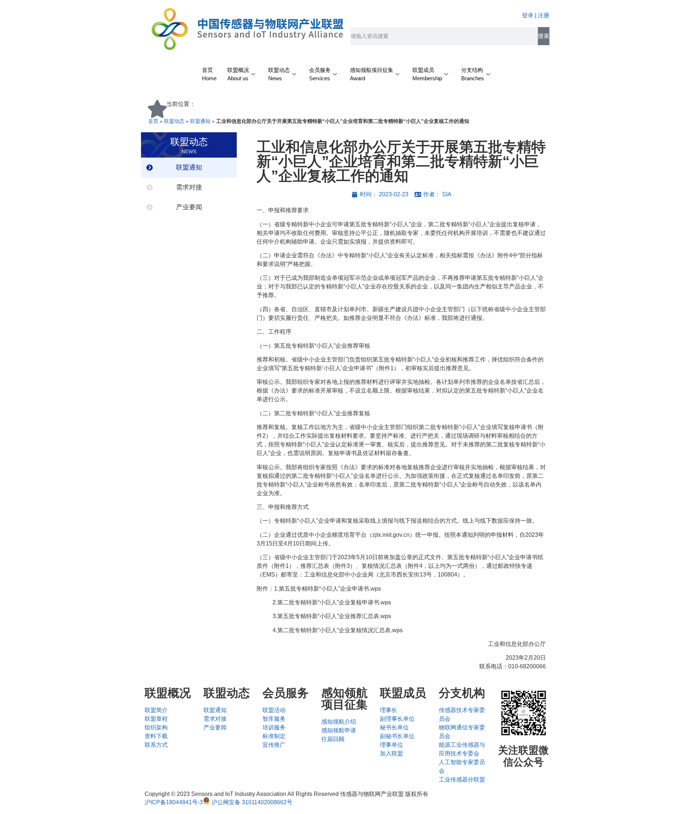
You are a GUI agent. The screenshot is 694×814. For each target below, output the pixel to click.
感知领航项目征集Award (371, 74)
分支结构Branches (472, 74)
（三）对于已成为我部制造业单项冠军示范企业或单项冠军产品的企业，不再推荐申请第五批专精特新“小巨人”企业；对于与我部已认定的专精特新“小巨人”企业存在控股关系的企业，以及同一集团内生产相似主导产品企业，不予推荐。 (400, 286)
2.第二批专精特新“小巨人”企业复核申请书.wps (324, 602)
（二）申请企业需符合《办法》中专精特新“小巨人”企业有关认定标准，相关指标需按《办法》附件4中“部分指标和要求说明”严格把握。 (400, 259)
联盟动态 (174, 121)
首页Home (209, 74)
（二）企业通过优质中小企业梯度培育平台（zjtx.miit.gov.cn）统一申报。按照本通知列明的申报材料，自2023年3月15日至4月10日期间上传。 (400, 539)
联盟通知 (200, 121)
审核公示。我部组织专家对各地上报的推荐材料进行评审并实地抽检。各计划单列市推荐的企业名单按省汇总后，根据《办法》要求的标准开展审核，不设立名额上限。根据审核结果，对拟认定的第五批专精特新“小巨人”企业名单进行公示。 (401, 390)
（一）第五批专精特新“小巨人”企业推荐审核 (313, 346)
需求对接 (189, 187)
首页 (153, 121)
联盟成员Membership (427, 74)
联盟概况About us (238, 74)
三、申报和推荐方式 (283, 507)
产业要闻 (189, 207)
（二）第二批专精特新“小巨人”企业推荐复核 (313, 413)
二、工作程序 (274, 332)
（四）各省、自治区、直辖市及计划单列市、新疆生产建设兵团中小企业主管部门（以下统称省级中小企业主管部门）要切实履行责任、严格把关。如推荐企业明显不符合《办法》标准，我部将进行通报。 (401, 313)
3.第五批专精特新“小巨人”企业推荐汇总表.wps (324, 616)
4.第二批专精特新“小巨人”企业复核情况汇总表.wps (330, 630)
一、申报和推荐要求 (283, 210)
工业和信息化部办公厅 (517, 644)
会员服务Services (320, 74)
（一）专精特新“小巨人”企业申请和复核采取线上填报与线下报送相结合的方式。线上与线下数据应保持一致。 (397, 521)
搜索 (543, 36)
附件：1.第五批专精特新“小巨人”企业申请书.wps (319, 589)
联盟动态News (279, 74)
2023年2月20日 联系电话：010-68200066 (512, 662)
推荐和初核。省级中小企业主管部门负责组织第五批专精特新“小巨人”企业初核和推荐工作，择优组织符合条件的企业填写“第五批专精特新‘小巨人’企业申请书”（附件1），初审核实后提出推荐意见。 (400, 363)
